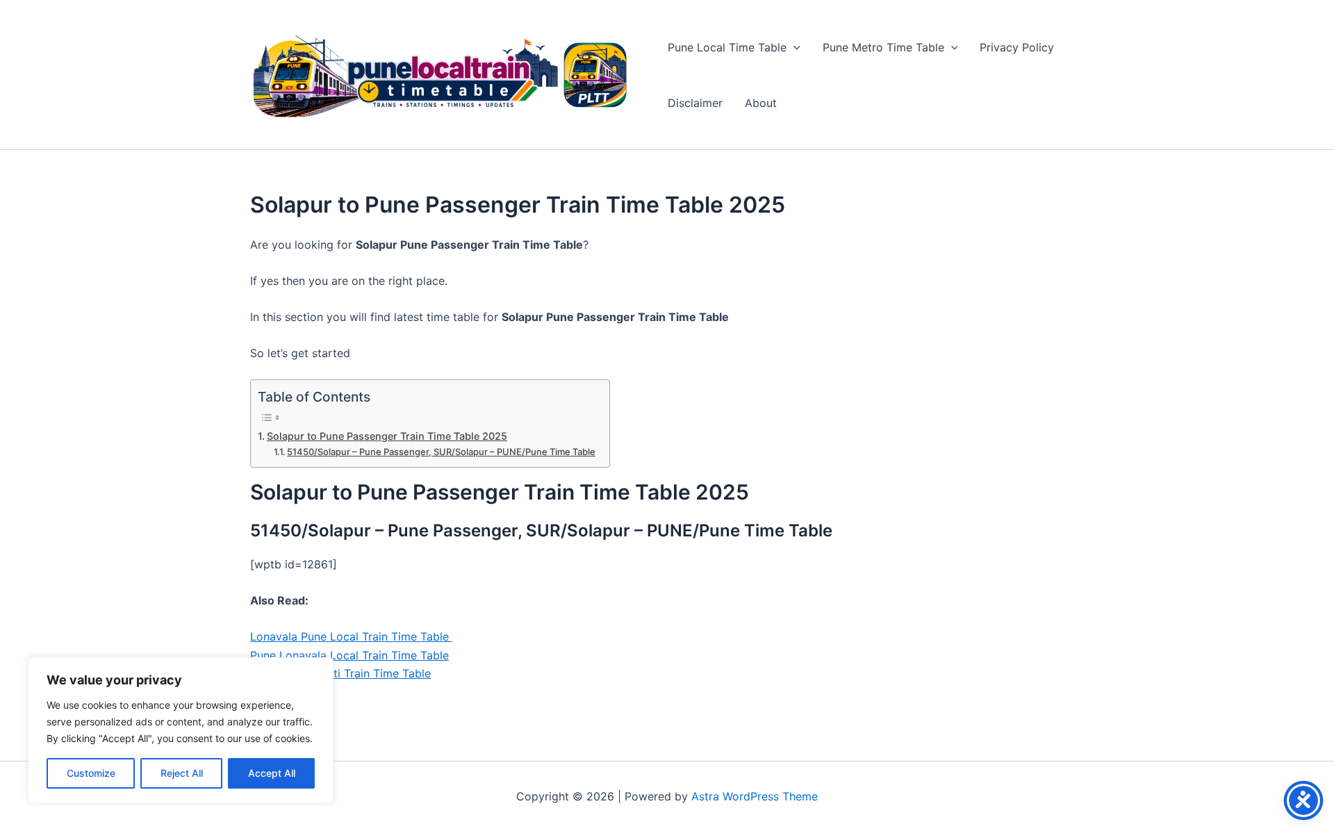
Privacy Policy (1017, 47)
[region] (181, 730)
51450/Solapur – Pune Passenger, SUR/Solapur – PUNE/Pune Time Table (441, 451)
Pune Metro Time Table (883, 47)
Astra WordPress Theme (754, 796)
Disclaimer (695, 103)
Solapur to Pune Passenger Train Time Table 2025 (387, 436)
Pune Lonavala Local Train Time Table (349, 655)
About (761, 103)
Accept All (271, 773)
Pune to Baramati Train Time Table (340, 673)
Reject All (181, 773)
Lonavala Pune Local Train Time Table (351, 636)
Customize (91, 773)
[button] (793, 47)
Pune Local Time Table (727, 47)
